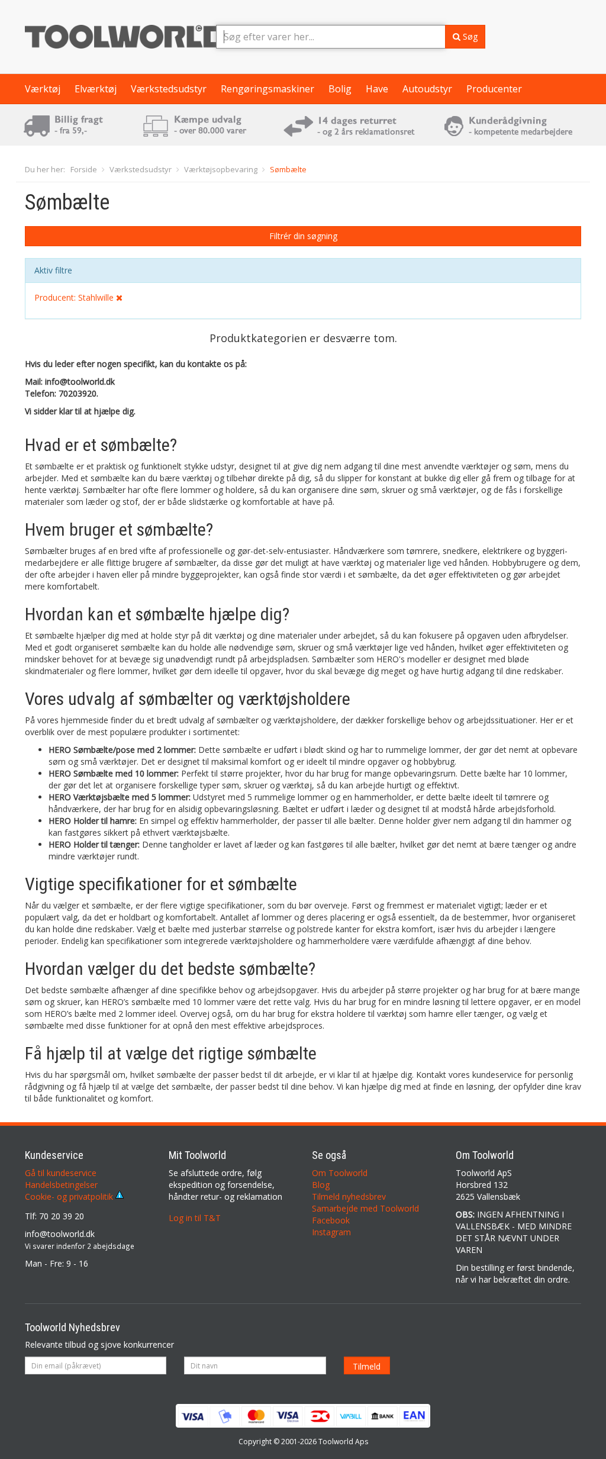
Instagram (331, 1232)
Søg (469, 36)
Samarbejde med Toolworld (365, 1208)
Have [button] (377, 88)
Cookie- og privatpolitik (70, 1196)
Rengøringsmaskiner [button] (267, 88)
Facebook (331, 1220)
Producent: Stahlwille (75, 297)
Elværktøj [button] (96, 88)
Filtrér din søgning (303, 235)
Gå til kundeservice (60, 1172)
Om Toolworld (340, 1172)
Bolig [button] (340, 88)
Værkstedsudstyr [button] (169, 88)
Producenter (494, 88)
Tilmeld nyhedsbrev (349, 1196)
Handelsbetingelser (61, 1184)
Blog (321, 1184)
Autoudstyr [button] (427, 88)
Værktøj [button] (42, 88)
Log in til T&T (195, 1217)
